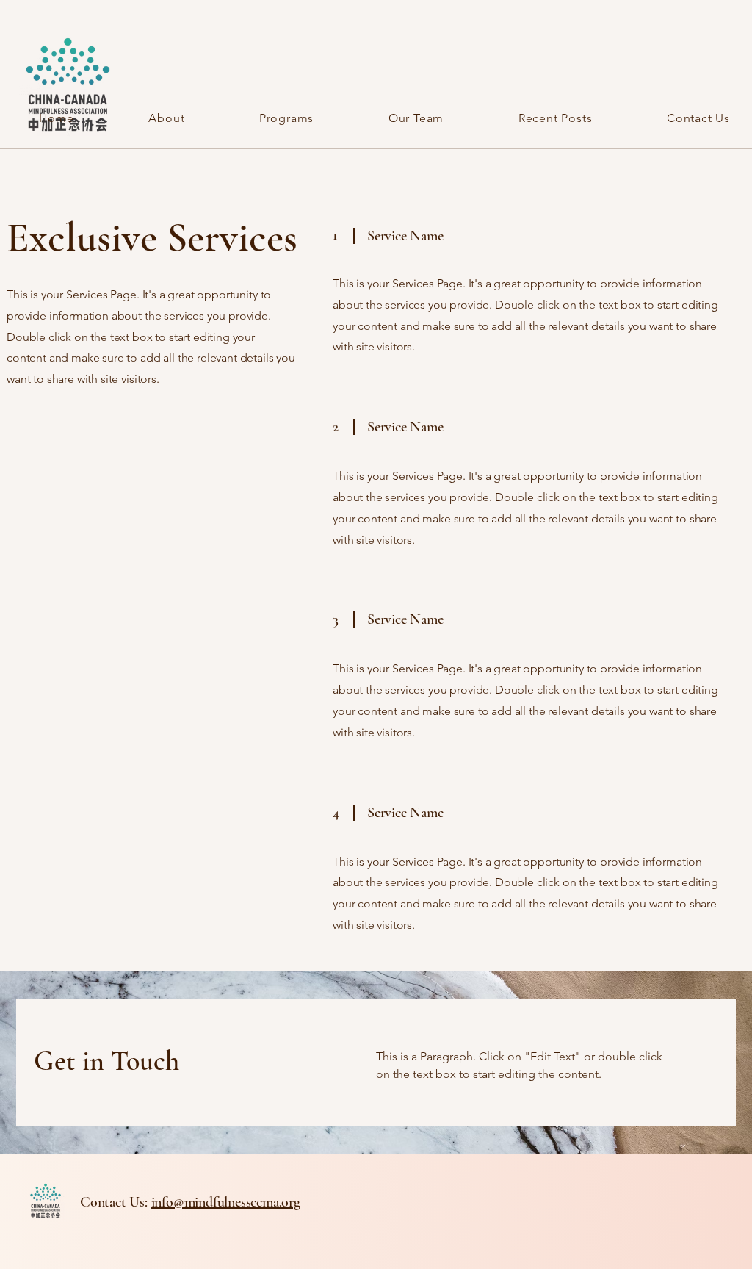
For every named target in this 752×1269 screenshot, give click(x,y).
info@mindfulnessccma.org (225, 1202)
